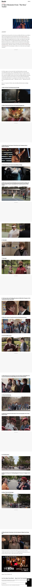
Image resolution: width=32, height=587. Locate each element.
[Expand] (28, 579)
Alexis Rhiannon (4, 31)
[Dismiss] (30, 579)
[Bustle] (4, 1)
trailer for (24, 36)
